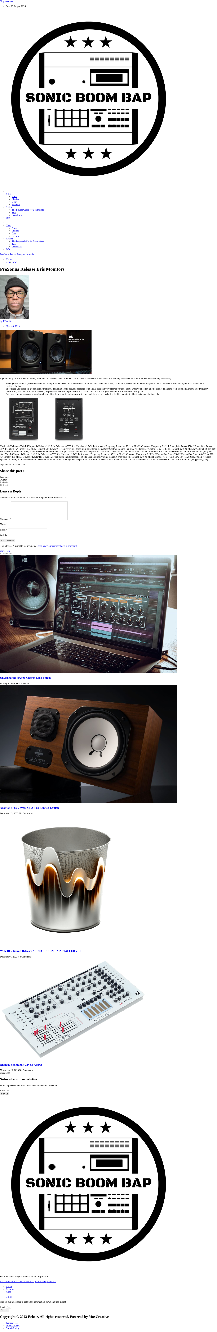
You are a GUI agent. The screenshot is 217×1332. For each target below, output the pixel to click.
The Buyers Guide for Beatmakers (28, 209)
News (8, 194)
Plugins (15, 199)
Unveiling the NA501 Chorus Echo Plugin (25, 677)
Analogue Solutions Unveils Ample (21, 1064)
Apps (14, 196)
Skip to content (7, 1)
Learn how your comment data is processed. (57, 546)
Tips (14, 212)
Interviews (17, 215)
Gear (14, 202)
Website (3, 535)
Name (3, 524)
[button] (108, 477)
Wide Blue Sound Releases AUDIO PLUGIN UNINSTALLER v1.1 (40, 950)
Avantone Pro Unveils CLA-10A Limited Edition (29, 807)
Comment (5, 519)
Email (3, 529)
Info (8, 217)
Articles (9, 207)
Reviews (16, 204)
